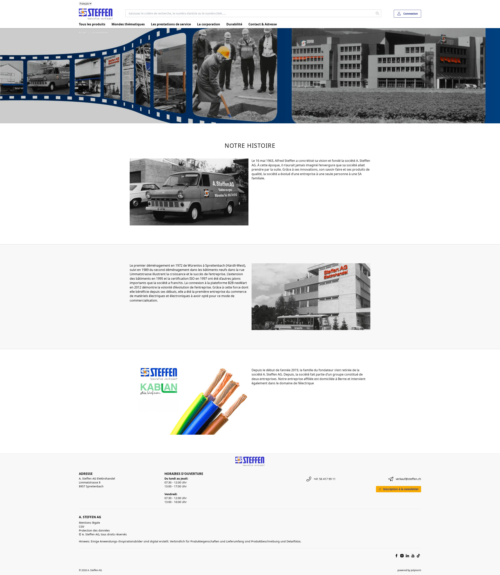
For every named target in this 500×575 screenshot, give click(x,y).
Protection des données (94, 530)
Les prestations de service (171, 24)
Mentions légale (89, 522)
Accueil (83, 32)
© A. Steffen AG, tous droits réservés (103, 534)
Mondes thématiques (128, 24)
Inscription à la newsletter (401, 489)
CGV (81, 526)
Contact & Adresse (262, 24)
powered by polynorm (409, 570)
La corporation (208, 24)
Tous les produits (92, 24)
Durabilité (234, 24)
